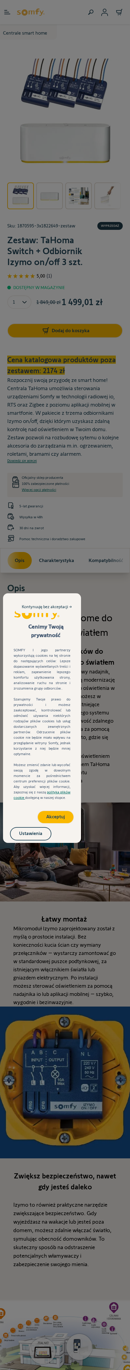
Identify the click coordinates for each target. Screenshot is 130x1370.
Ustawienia (30, 833)
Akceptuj (55, 816)
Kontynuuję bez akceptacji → (47, 606)
